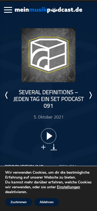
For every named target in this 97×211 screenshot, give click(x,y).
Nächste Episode (90, 95)
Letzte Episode (7, 95)
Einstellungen (68, 187)
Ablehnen (47, 202)
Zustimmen (19, 202)
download (53, 147)
